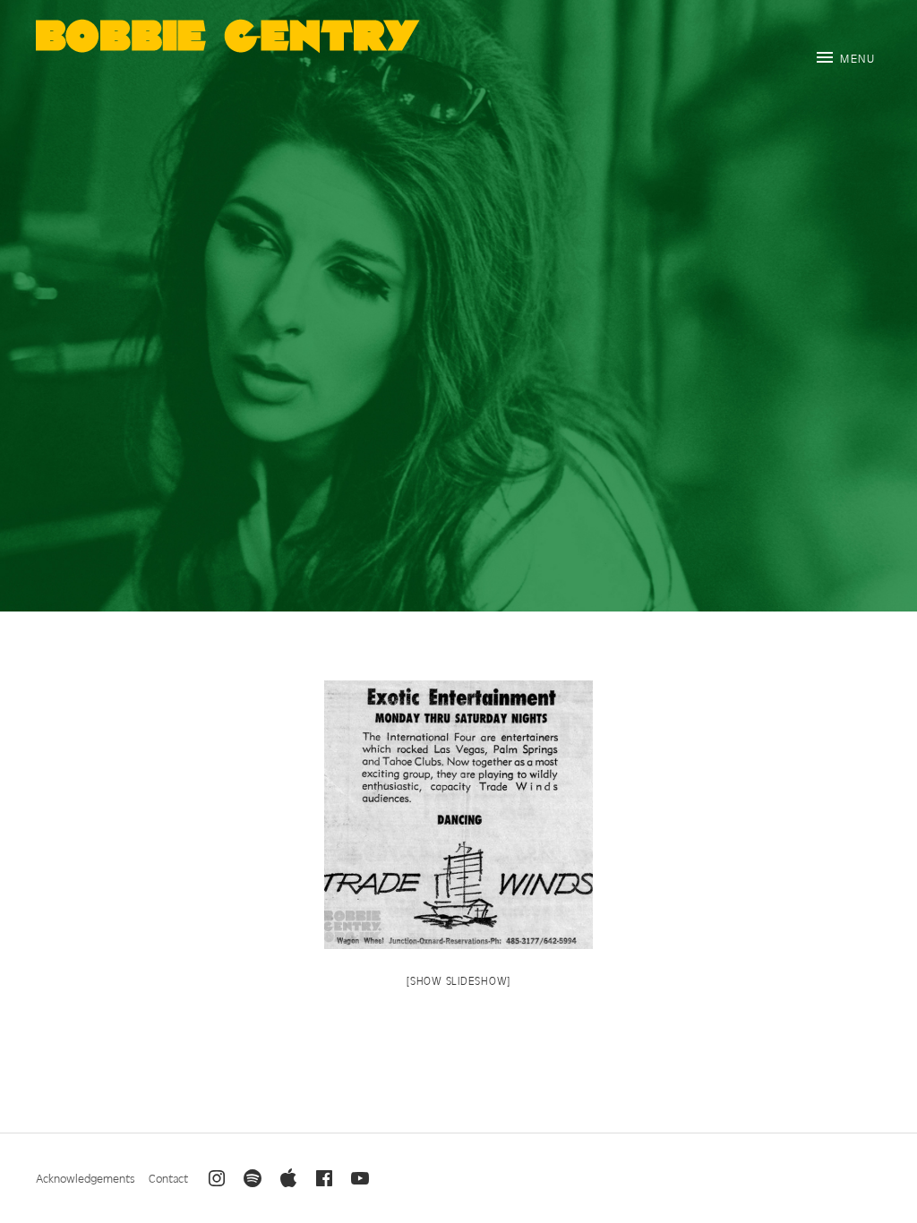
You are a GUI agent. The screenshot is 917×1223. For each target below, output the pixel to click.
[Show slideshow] (458, 980)
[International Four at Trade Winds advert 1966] (458, 814)
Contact (168, 1177)
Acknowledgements (85, 1177)
